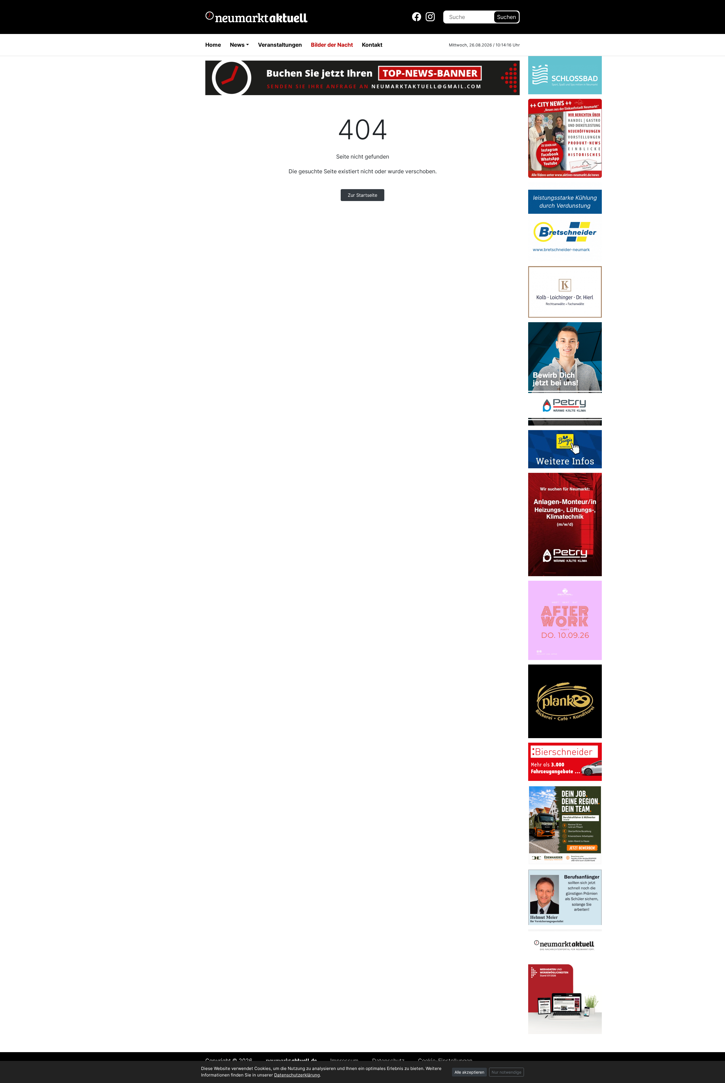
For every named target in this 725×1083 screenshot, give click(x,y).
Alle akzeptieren (469, 1072)
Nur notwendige (506, 1072)
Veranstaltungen (280, 44)
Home (213, 44)
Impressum (344, 1060)
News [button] (237, 44)
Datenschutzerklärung (297, 1075)
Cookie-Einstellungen (445, 1060)
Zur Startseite (362, 195)
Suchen (506, 17)
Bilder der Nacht (332, 44)
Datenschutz (388, 1060)
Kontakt (372, 44)
